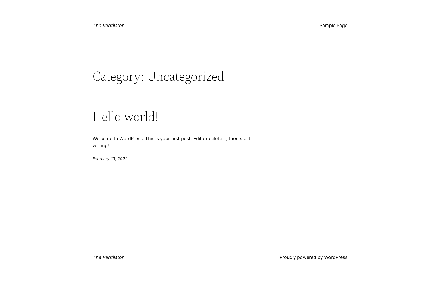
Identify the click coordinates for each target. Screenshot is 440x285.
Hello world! (126, 116)
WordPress (335, 257)
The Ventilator (108, 25)
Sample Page (333, 25)
